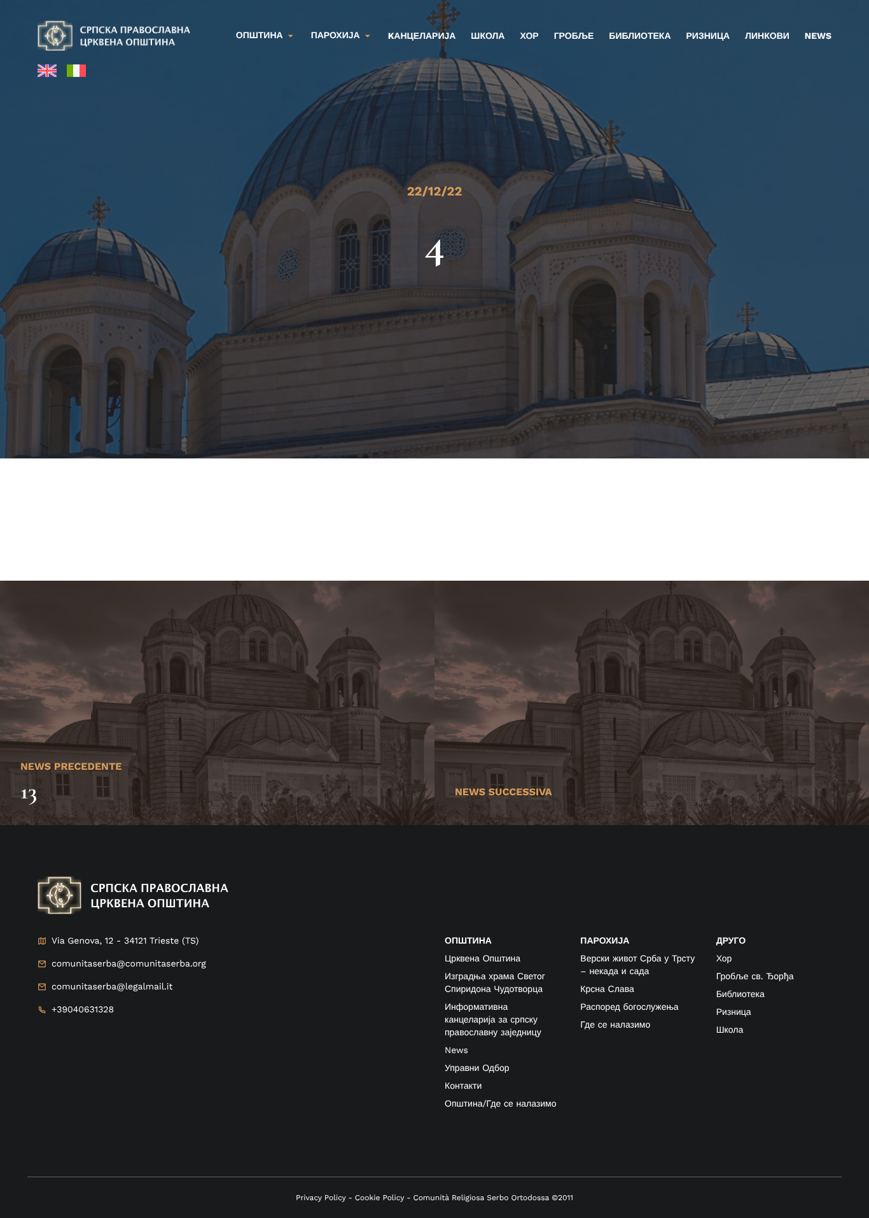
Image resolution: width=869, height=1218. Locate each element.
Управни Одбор (477, 1068)
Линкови (767, 36)
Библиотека (640, 36)
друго (731, 941)
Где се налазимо (615, 1025)
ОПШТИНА (468, 941)
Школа (487, 36)
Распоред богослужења (629, 1007)
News (818, 36)
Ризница (708, 36)
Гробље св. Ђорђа (755, 977)
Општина (259, 36)
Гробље (574, 36)
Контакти (463, 1086)
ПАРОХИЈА (604, 941)
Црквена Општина (482, 959)
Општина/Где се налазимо (500, 1104)
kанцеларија (422, 36)
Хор (529, 36)
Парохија (335, 36)
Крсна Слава (607, 989)
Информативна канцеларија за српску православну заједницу (493, 1020)
